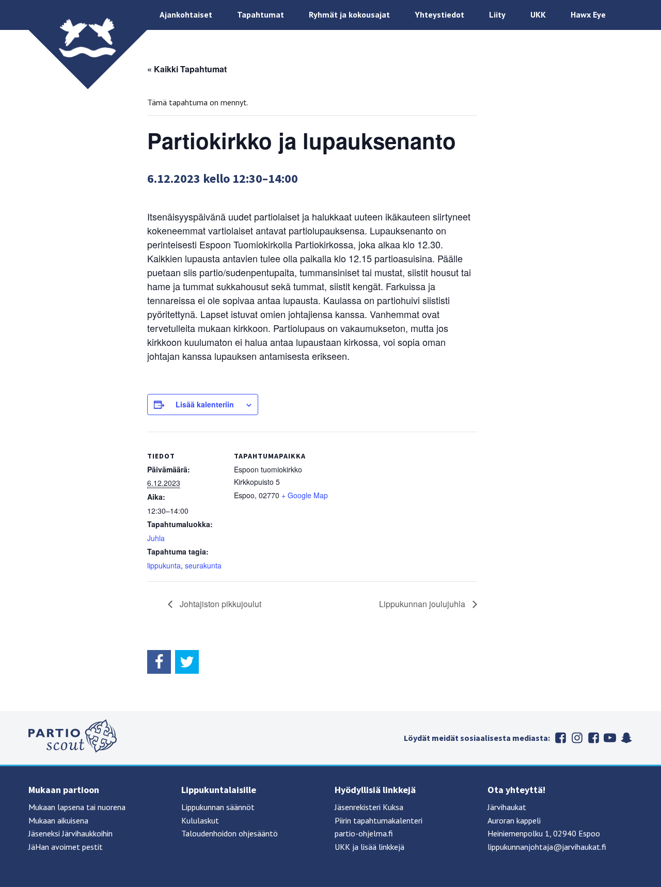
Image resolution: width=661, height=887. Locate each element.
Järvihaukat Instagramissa (577, 738)
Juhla (156, 538)
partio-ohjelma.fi (364, 833)
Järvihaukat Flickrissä (593, 738)
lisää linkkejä (382, 847)
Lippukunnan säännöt (218, 807)
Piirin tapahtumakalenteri (378, 820)
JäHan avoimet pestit (65, 847)
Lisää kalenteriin (205, 404)
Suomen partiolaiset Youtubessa (610, 738)
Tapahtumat (260, 14)
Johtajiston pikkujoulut (219, 604)
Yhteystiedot (439, 14)
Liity (497, 14)
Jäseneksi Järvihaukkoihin (70, 833)
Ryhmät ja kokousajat (349, 14)
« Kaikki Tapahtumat (187, 69)
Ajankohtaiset (186, 14)
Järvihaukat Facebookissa (560, 738)
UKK (538, 14)
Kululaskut (200, 820)
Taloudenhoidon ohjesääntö (229, 833)
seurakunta (203, 565)
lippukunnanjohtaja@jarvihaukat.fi (546, 847)
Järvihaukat (506, 807)
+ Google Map (304, 495)
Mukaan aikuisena (58, 820)
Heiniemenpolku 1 (518, 833)
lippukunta (164, 565)
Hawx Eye (588, 14)
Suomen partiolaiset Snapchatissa (626, 738)
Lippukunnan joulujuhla (423, 604)
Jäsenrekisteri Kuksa (369, 807)
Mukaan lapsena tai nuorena (76, 807)
